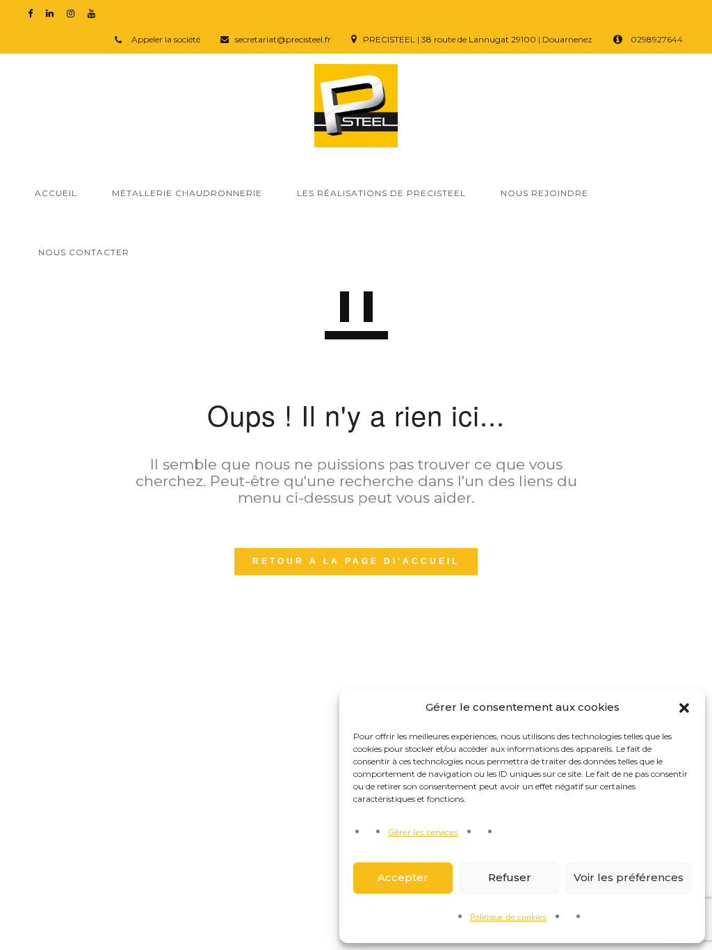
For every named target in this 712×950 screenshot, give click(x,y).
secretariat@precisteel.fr (283, 39)
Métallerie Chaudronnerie (187, 193)
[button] (684, 708)
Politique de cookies (508, 917)
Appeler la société (164, 39)
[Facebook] (33, 13)
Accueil (56, 193)
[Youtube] (95, 13)
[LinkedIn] (53, 13)
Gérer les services (423, 832)
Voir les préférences (628, 877)
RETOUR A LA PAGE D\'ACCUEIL (356, 561)
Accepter (403, 877)
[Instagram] (74, 13)
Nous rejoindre (544, 193)
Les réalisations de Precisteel (381, 193)
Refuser (509, 877)
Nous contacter (83, 252)
